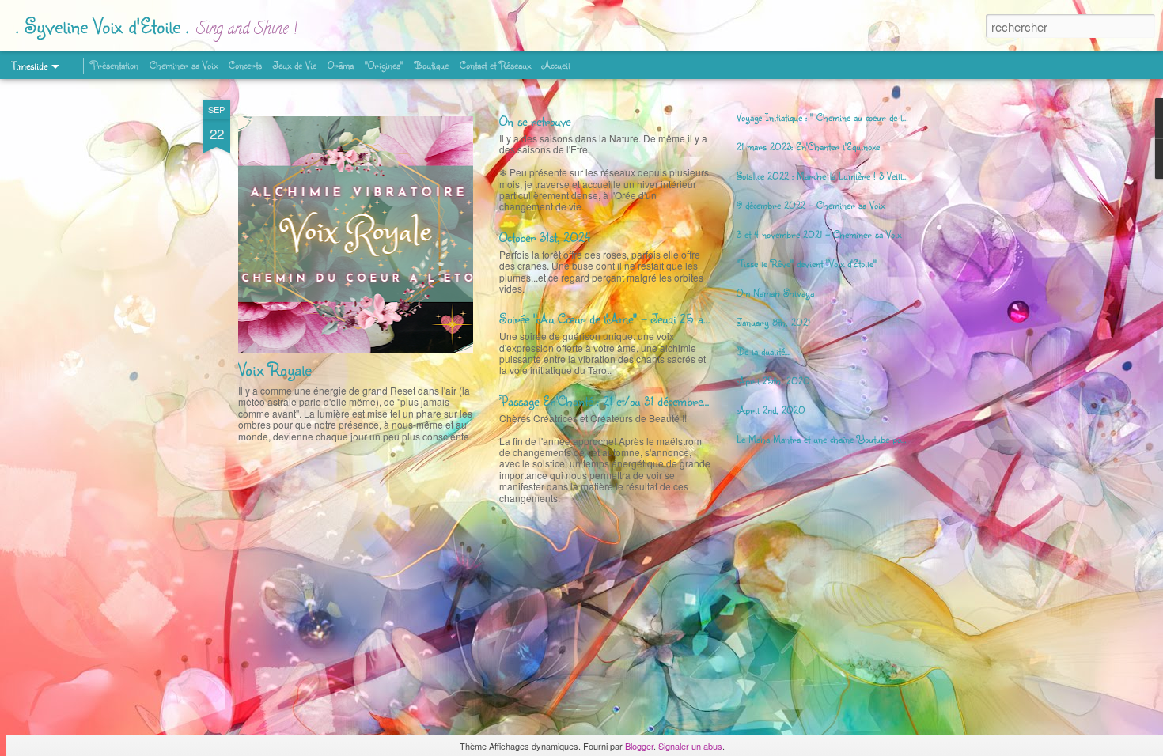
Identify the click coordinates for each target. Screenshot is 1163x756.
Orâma (341, 65)
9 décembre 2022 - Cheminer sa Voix (811, 205)
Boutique (432, 65)
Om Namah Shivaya (775, 292)
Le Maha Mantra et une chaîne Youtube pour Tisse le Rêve (850, 439)
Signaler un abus (690, 745)
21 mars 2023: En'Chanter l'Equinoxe (808, 146)
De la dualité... (763, 351)
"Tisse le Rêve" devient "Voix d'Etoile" (807, 263)
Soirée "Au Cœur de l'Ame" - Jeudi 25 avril (609, 318)
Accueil (556, 65)
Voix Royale (275, 369)
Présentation (114, 65)
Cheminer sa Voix (184, 65)
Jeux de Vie (294, 65)
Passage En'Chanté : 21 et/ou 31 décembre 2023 (616, 400)
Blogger (639, 745)
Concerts (245, 65)
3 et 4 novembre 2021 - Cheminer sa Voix (819, 234)
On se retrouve (534, 121)
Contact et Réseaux (495, 65)
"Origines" (384, 65)
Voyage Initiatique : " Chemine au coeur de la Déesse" (839, 117)
